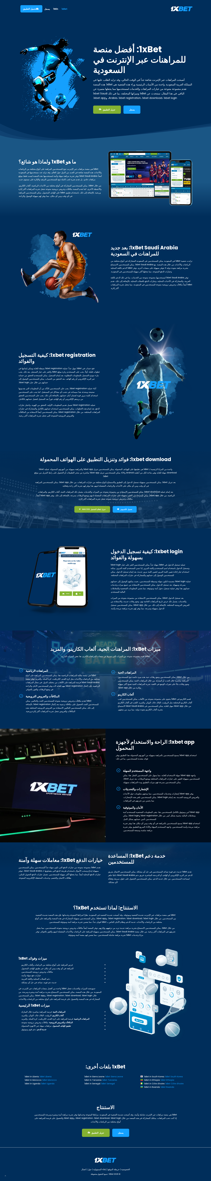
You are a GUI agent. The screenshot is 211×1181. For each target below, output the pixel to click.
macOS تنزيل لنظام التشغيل (94, 509)
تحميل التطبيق (29, 8)
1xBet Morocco (49, 1080)
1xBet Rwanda (167, 1087)
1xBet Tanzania (109, 1080)
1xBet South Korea (174, 1076)
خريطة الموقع (114, 1169)
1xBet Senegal (108, 1083)
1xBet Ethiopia (167, 1080)
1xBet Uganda (47, 1083)
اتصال (83, 1169)
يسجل (47, 8)
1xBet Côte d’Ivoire (174, 1083)
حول (90, 1169)
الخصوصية (125, 1169)
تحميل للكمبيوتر (126, 509)
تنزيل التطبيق (109, 109)
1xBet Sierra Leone (114, 1076)
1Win (55, 8)
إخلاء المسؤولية (99, 1169)
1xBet (64, 8)
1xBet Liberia (46, 1076)
